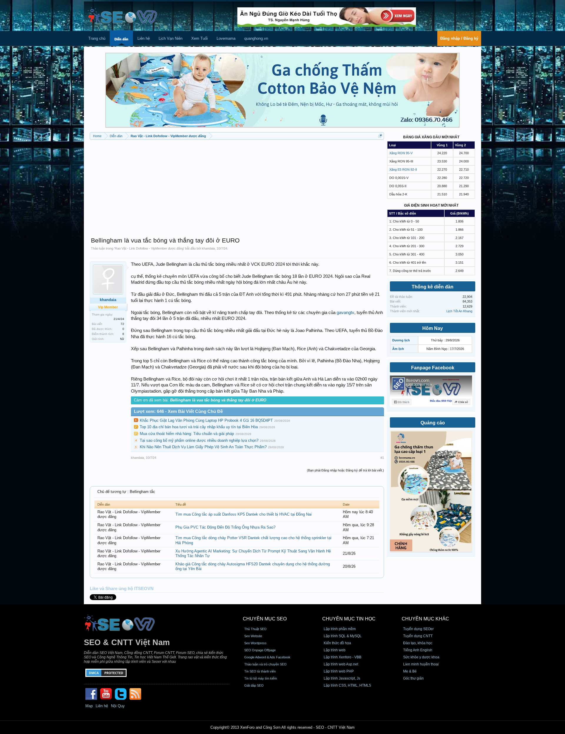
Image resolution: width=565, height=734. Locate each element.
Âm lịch (398, 349)
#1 (382, 457)
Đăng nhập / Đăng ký (459, 38)
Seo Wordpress (255, 643)
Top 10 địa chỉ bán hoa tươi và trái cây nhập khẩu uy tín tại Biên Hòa (199, 427)
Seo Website (253, 636)
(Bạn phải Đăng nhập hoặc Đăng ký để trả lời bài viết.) (345, 470)
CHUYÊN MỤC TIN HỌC (348, 618)
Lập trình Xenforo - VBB (342, 657)
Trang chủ (96, 38)
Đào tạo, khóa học (417, 643)
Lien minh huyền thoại (421, 664)
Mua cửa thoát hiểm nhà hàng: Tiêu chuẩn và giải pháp (187, 433)
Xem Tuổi (199, 38)
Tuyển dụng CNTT (418, 636)
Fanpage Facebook (432, 367)
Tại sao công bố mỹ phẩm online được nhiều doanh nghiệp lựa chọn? (199, 440)
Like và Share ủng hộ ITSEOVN (122, 588)
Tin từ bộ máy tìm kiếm (260, 678)
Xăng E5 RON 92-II (403, 169)
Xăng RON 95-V (401, 153)
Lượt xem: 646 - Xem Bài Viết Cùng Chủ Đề (178, 411)
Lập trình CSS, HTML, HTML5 (347, 685)
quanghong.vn (256, 38)
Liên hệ (143, 38)
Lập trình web (334, 650)
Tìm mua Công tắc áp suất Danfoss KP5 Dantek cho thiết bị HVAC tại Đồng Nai (243, 514)
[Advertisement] (237, 185)
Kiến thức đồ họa (337, 643)
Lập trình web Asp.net (341, 664)
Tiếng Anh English (417, 650)
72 (122, 324)
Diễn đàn (121, 39)
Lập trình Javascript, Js (342, 678)
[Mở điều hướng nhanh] (380, 136)
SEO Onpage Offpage (260, 650)
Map (89, 706)
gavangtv (345, 312)
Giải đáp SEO (254, 685)
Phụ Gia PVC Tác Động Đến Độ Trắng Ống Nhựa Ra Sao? (225, 527)
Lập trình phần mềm (340, 629)
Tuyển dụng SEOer (418, 629)
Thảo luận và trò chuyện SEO (265, 664)
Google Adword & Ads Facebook (267, 657)
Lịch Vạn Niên (170, 38)
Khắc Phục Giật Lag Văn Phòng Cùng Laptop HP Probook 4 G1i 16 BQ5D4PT (206, 420)
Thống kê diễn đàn (432, 286)
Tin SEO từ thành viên (260, 671)
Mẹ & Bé (410, 671)
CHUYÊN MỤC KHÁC (425, 618)
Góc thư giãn (413, 678)
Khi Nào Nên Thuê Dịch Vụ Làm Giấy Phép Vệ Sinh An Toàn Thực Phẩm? (203, 447)
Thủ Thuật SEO (255, 629)
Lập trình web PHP (339, 671)
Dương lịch (401, 340)
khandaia (208, 248)
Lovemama (226, 38)
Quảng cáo (433, 422)
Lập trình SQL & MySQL (343, 636)
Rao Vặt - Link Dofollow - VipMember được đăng (149, 248)
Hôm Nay (432, 328)
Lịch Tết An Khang (459, 311)
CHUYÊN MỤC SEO (265, 618)
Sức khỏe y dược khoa (421, 657)
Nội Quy (118, 706)
